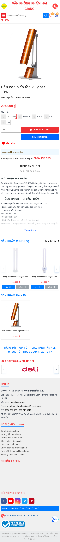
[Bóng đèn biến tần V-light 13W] (44, 268)
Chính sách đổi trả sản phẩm (14, 448)
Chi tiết (8, 287)
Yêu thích (10, 143)
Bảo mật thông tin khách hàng (15, 451)
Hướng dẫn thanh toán (11, 438)
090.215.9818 (25, 410)
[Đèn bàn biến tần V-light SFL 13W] (30, 54)
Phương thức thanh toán (12, 454)
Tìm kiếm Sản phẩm (10, 431)
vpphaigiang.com (17, 402)
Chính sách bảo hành (10, 444)
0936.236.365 (42, 158)
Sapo (14, 536)
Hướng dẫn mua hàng (11, 434)
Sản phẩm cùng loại (16, 241)
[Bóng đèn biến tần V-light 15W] (15, 268)
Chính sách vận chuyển (11, 441)
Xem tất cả (51, 241)
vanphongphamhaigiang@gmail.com (24, 406)
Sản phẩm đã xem (13, 295)
